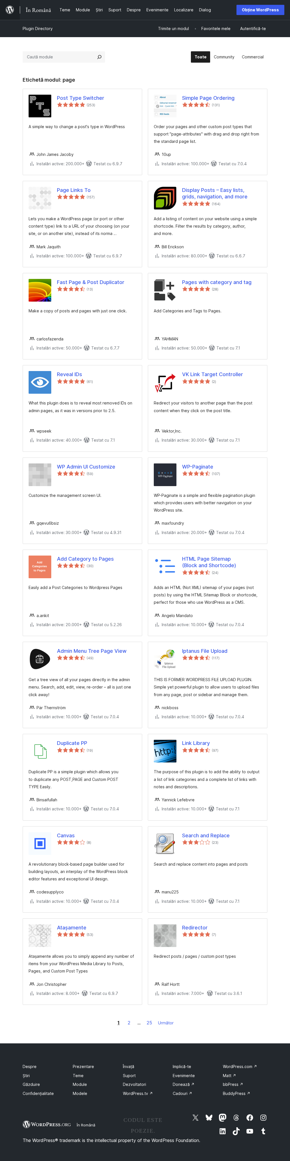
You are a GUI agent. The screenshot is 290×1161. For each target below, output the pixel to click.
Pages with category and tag (216, 282)
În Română (86, 1125)
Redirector (195, 928)
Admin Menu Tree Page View (92, 651)
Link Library (196, 743)
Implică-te (182, 1066)
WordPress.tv (138, 1093)
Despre (30, 1066)
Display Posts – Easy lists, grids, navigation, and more (215, 193)
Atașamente (71, 928)
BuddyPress (236, 1093)
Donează (184, 1084)
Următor (166, 1022)
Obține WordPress (260, 9)
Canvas (66, 835)
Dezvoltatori (134, 1084)
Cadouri (182, 1093)
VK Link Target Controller (212, 374)
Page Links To (74, 190)
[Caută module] (99, 57)
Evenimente (184, 1075)
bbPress (233, 1084)
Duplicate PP (72, 743)
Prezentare (83, 1066)
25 (149, 1023)
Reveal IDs (69, 374)
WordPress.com (240, 1066)
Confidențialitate (38, 1093)
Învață (128, 1066)
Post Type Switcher (80, 98)
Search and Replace (206, 835)
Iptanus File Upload (204, 651)
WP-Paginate (197, 467)
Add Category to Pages (85, 559)
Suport (129, 1075)
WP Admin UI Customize (86, 467)
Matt (229, 1075)
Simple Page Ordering (208, 98)
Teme (78, 1075)
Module (80, 1084)
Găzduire (31, 1084)
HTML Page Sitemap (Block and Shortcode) (209, 562)
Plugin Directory (38, 28)
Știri (26, 1075)
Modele (80, 1093)
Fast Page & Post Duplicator (90, 282)
